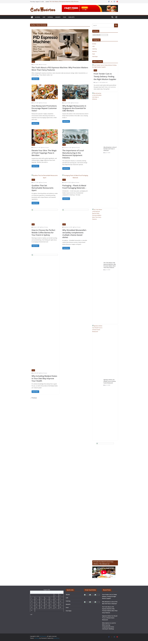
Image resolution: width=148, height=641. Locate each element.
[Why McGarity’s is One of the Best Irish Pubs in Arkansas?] (97, 150)
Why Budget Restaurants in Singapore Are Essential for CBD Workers (74, 108)
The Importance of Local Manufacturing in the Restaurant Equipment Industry (73, 154)
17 (31, 604)
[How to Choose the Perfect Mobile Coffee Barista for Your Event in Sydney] (45, 216)
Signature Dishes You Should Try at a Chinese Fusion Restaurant (110, 381)
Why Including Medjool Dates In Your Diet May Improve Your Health (44, 378)
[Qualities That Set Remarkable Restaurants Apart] (45, 176)
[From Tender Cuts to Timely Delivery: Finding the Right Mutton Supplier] (105, 66)
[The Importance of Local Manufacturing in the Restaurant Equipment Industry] (75, 136)
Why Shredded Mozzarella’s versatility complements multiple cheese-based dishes (74, 234)
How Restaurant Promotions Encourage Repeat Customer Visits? (44, 108)
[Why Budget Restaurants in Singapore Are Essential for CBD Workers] (75, 92)
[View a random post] (116, 17)
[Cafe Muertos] (32, 17)
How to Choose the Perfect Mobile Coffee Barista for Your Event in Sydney (43, 232)
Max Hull (105, 82)
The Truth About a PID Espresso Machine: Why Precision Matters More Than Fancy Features (63, 2)
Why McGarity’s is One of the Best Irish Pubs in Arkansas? (110, 148)
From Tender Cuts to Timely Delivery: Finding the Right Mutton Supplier (105, 76)
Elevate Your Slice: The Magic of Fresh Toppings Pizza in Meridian (44, 152)
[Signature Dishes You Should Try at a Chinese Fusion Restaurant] (97, 382)
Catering (50, 17)
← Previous (33, 398)
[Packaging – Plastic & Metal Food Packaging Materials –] (75, 176)
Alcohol (37, 17)
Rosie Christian (43, 64)
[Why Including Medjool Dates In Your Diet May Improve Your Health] (45, 311)
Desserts (58, 17)
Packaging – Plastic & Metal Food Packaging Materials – (74, 186)
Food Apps (71, 17)
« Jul (31, 614)
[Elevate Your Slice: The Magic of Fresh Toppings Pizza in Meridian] (45, 136)
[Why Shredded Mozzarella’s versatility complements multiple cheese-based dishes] (75, 216)
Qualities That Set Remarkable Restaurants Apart (42, 188)
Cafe (44, 17)
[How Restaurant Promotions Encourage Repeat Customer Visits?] (45, 92)
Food (64, 17)
